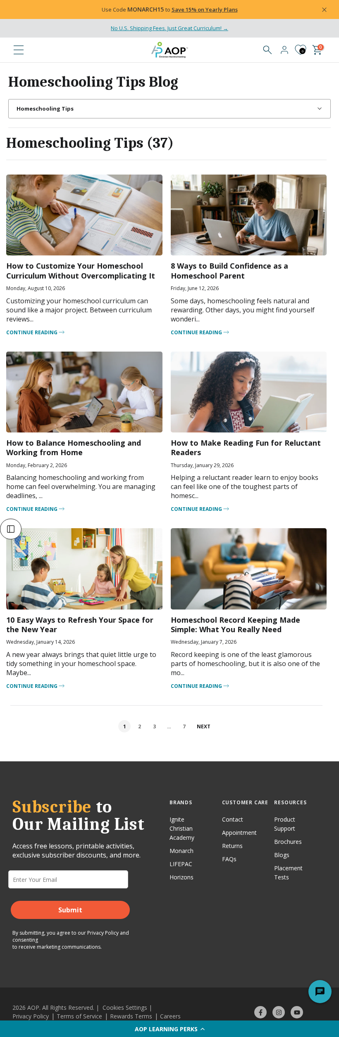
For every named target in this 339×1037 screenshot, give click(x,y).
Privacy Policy (103, 932)
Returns (232, 846)
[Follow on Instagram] (278, 1012)
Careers (170, 1016)
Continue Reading (32, 332)
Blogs (281, 855)
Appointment (239, 832)
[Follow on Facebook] (260, 1012)
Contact (232, 819)
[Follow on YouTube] (297, 1012)
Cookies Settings (125, 1007)
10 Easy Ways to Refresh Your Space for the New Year (79, 624)
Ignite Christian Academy (182, 828)
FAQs (229, 859)
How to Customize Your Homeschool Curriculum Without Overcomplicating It (80, 270)
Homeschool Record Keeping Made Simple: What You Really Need (235, 624)
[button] (169, 1028)
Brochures (288, 842)
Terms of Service (79, 1016)
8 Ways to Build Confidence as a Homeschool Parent (229, 270)
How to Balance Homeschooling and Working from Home (73, 447)
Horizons (181, 877)
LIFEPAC (181, 864)
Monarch (181, 851)
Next (203, 726)
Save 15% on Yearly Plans (205, 9)
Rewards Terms (131, 1016)
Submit (70, 909)
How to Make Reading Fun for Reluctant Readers (246, 447)
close (26, 9)
